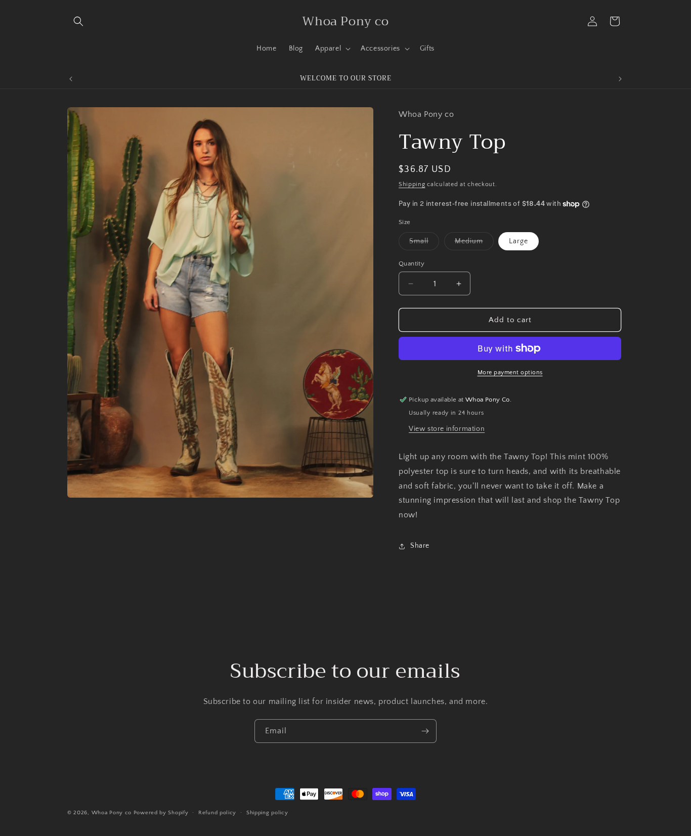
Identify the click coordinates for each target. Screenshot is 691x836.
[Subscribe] (425, 731)
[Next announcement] (620, 79)
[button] (78, 21)
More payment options (510, 372)
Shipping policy (267, 813)
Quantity (411, 263)
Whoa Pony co (112, 813)
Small (424, 243)
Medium (474, 243)
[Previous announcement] (71, 79)
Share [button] (419, 546)
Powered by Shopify (161, 813)
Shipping (412, 184)
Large (518, 241)
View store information (447, 429)
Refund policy (217, 813)
